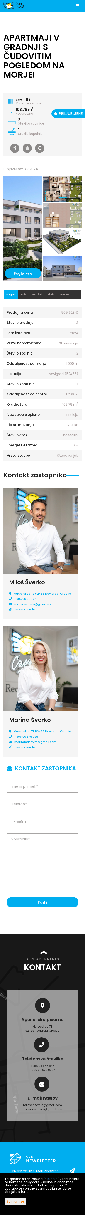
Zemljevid (65, 294)
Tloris (51, 294)
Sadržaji (37, 294)
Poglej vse (23, 273)
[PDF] (39, 148)
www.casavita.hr (26, 609)
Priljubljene (70, 113)
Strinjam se (15, 1201)
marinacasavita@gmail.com (35, 742)
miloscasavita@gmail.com (34, 604)
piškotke (51, 1179)
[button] (14, 148)
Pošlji (42, 902)
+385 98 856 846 (26, 599)
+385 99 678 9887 (27, 736)
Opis (23, 294)
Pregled (11, 294)
